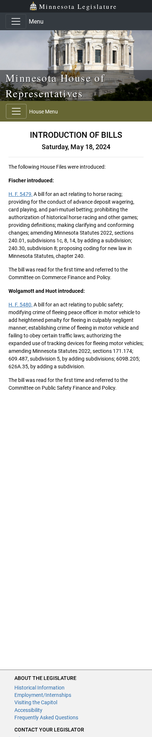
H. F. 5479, (20, 194)
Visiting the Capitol (35, 702)
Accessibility (28, 710)
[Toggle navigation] (16, 21)
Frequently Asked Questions (46, 717)
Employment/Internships (42, 695)
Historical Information (39, 688)
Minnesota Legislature (78, 6)
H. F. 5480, (20, 305)
